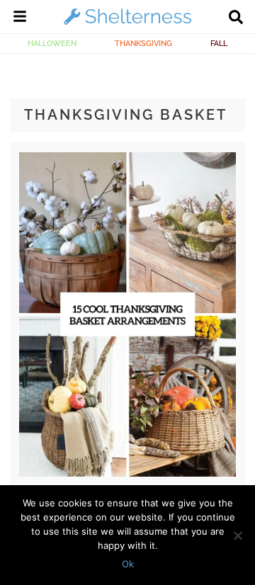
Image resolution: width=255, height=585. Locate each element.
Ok (128, 563)
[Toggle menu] (20, 18)
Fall (218, 43)
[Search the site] (236, 18)
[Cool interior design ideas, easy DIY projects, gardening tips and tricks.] (127, 24)
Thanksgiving (143, 43)
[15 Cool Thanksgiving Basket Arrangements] (127, 473)
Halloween (52, 43)
